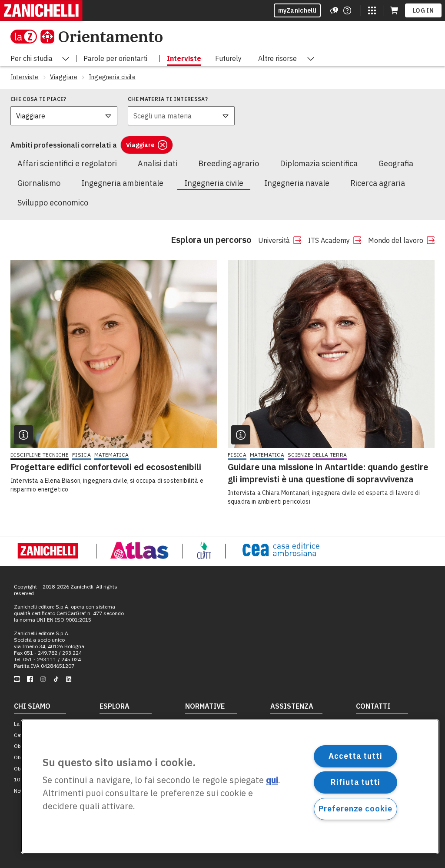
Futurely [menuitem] (228, 58)
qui (272, 780)
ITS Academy (329, 240)
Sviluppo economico (52, 203)
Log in (423, 10)
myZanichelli (297, 10)
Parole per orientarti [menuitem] (115, 58)
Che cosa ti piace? (38, 99)
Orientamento (110, 36)
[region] (230, 786)
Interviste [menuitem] (184, 58)
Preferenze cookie (355, 809)
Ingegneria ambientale (122, 183)
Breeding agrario (228, 163)
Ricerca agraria (377, 183)
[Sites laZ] (372, 10)
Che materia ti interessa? (168, 99)
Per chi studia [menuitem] (31, 58)
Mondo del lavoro (395, 240)
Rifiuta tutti (355, 782)
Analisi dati (157, 163)
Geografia (396, 163)
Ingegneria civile (213, 183)
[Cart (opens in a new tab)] (394, 10)
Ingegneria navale (296, 183)
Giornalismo (38, 183)
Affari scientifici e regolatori (67, 163)
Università (274, 240)
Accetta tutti (355, 756)
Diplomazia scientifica (319, 163)
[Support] (334, 10)
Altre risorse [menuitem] (277, 58)
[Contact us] (347, 10)
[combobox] (63, 115)
